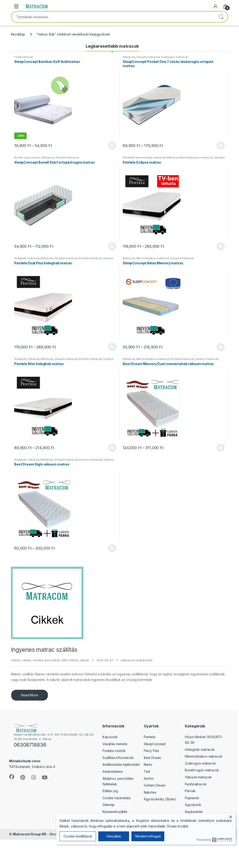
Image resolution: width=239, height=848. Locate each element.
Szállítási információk (118, 758)
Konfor (149, 778)
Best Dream (152, 758)
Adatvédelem (112, 771)
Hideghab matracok (26, 258)
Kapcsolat (109, 737)
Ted (147, 771)
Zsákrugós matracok (174, 57)
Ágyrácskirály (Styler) (160, 799)
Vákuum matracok (198, 777)
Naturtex (150, 792)
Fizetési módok (114, 751)
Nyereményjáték (114, 812)
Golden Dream (154, 785)
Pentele (149, 737)
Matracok (129, 57)
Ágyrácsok (193, 805)
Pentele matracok (90, 258)
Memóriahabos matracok (196, 157)
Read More (29, 695)
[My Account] (215, 6)
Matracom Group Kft (29, 834)
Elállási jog (110, 791)
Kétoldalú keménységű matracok (144, 157)
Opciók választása (108, 146)
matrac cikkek (21, 660)
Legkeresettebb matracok (112, 46)
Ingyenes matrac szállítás (44, 649)
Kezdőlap (18, 34)
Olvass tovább (177, 826)
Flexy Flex (151, 751)
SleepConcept (155, 744)
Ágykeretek (194, 812)
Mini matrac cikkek (75, 660)
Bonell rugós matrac (27, 157)
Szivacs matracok (206, 359)
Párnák (190, 791)
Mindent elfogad (147, 836)
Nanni (148, 764)
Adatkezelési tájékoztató (121, 764)
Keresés (221, 16)
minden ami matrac (46, 660)
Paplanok (192, 798)
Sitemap (108, 805)
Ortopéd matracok (148, 57)
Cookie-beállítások (77, 836)
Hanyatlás (113, 836)
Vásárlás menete (114, 744)
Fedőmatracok (23, 57)
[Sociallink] (11, 776)
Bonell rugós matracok (202, 770)
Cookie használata (116, 798)
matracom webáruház (136, 660)
